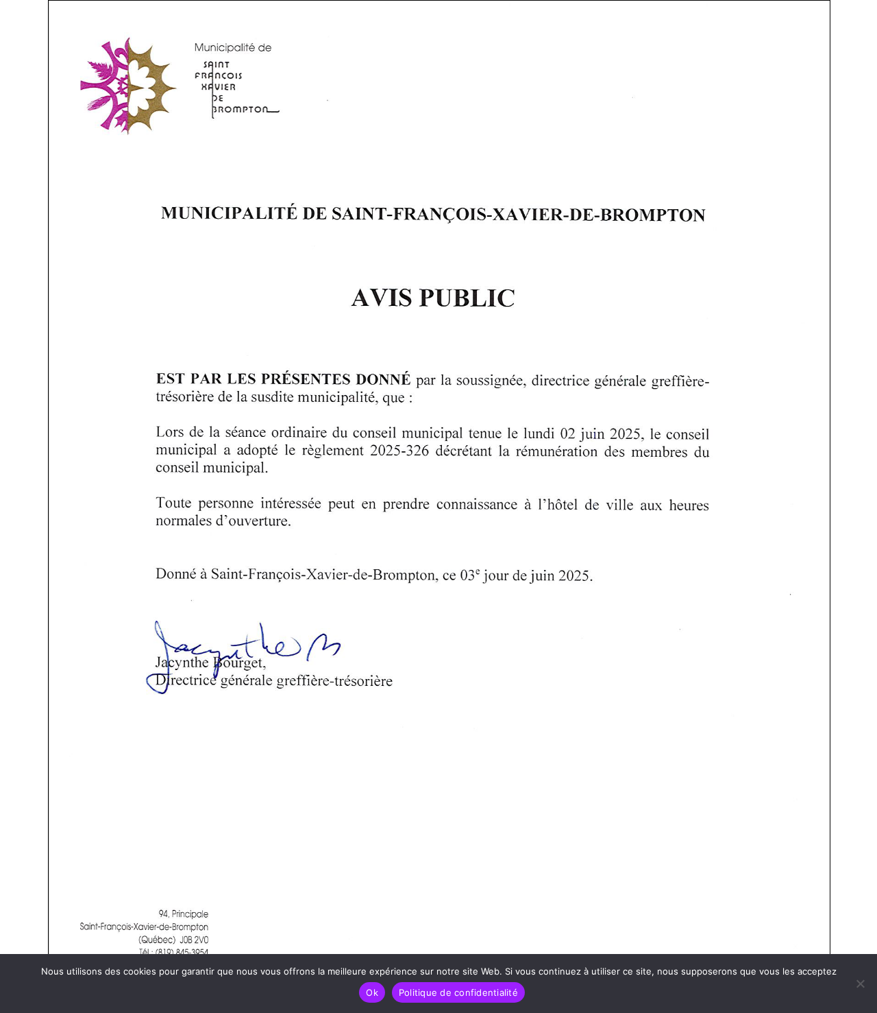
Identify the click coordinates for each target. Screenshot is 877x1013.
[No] (860, 983)
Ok (372, 992)
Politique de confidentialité (458, 992)
